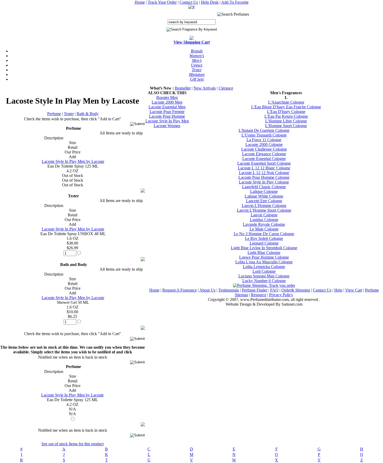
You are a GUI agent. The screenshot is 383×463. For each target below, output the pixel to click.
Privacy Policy (281, 295)
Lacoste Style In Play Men (167, 121)
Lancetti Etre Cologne (264, 201)
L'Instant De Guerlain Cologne (264, 130)
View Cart (353, 290)
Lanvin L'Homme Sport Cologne (264, 210)
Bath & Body (88, 113)
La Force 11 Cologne (263, 140)
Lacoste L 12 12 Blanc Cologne (264, 168)
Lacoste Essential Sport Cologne (264, 163)
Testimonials (228, 290)
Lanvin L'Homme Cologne (264, 205)
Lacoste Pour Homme (167, 116)
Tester (69, 113)
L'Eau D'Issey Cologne (286, 111)
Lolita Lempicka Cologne (264, 266)
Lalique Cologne (264, 191)
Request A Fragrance (179, 290)
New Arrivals (205, 88)
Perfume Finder (254, 290)
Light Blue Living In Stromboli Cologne (264, 248)
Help (338, 290)
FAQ (274, 290)
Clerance (226, 88)
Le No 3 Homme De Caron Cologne (264, 234)
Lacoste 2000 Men (167, 102)
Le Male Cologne (264, 229)
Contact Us (189, 2)
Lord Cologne (264, 271)
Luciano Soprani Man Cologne (263, 276)
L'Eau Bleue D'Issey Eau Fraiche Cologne (286, 107)
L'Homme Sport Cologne (286, 125)
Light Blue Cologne (264, 252)
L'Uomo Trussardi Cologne (264, 135)
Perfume (54, 113)
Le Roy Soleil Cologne (264, 238)
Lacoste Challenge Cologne (264, 149)
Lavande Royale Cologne (264, 224)
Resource (258, 295)
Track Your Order (162, 2)
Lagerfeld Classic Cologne (264, 187)
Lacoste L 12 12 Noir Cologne (264, 172)
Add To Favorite (235, 2)
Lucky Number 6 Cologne (264, 280)
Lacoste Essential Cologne (264, 158)
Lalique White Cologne (264, 196)
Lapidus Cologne (264, 219)
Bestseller (183, 88)
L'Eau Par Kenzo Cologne (286, 116)
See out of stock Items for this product (72, 444)
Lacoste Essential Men (167, 107)
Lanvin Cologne (264, 215)
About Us (207, 290)
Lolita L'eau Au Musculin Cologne (264, 262)
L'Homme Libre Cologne (286, 121)
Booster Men (167, 97)
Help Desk (210, 2)
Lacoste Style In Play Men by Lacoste (73, 161)
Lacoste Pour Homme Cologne (263, 177)
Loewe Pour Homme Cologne (264, 257)
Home (140, 2)
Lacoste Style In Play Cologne (264, 182)
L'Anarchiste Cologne (286, 102)
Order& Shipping (295, 290)
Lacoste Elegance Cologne (264, 154)
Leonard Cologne (264, 243)
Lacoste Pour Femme (167, 111)
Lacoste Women (167, 125)
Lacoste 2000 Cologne (264, 144)
